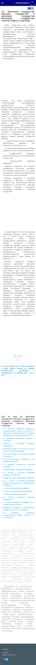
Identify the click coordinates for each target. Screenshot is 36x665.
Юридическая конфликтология (12, 577)
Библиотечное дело (9, 591)
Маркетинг (29, 607)
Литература (18, 607)
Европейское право (8, 535)
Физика (30, 621)
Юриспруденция (28, 628)
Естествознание (15, 598)
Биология (29, 591)
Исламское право (17, 539)
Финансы (18, 624)
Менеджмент (28, 610)
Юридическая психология (22, 579)
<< (31, 4)
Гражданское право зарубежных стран (16, 532)
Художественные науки (11, 626)
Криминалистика (7, 553)
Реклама (15, 617)
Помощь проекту (22, 3)
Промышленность (26, 614)
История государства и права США (14, 549)
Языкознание (7, 631)
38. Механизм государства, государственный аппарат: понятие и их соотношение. (19, 515)
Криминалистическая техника (11, 558)
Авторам (5, 652)
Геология (4, 596)
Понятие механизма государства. (15, 494)
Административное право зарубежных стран (18, 530)
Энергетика (16, 628)
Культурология (7, 607)
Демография (16, 596)
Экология (28, 626)
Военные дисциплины (10, 593)
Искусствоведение (9, 605)
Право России (29, 612)
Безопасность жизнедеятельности (16, 589)
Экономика (5, 628)
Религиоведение (27, 617)
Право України (9, 614)
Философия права (25, 574)
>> (34, 4)
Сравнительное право (26, 563)
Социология (6, 619)
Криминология (17, 560)
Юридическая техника (9, 581)
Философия (5, 624)
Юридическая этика (25, 581)
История (27, 605)
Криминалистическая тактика (22, 556)
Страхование (18, 619)
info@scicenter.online (8, 655)
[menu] (2, 3)
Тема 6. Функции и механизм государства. (18, 491)
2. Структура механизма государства (16, 488)
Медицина (17, 610)
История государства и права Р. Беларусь (17, 546)
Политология (17, 612)
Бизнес (21, 591)
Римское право (12, 563)
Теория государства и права (22, 567)
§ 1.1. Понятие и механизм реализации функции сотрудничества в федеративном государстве (19, 483)
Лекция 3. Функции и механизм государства (18, 478)
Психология (6, 617)
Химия (29, 624)
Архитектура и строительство (18, 586)
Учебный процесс (16, 621)
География (28, 593)
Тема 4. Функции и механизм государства (18, 470)
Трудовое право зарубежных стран (13, 570)
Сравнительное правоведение (12, 565)
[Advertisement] (18, 80)
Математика (6, 610)
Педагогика (5, 612)
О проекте (5, 649)
